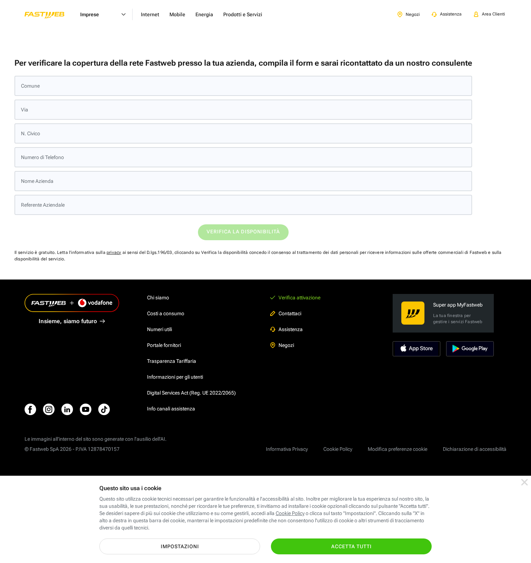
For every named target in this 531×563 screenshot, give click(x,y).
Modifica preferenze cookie (397, 449)
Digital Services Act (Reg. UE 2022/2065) (191, 393)
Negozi (286, 345)
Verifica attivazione (299, 297)
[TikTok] (104, 409)
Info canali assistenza (171, 409)
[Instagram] (49, 409)
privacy (114, 252)
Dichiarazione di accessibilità (474, 449)
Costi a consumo (165, 313)
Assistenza (291, 329)
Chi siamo (158, 297)
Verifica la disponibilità (243, 231)
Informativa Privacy (287, 449)
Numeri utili (159, 329)
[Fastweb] (50, 14)
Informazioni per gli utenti (175, 377)
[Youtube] (85, 409)
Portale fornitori (164, 345)
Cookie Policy (337, 449)
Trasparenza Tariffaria (171, 361)
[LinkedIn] (67, 409)
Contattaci (290, 313)
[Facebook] (30, 409)
